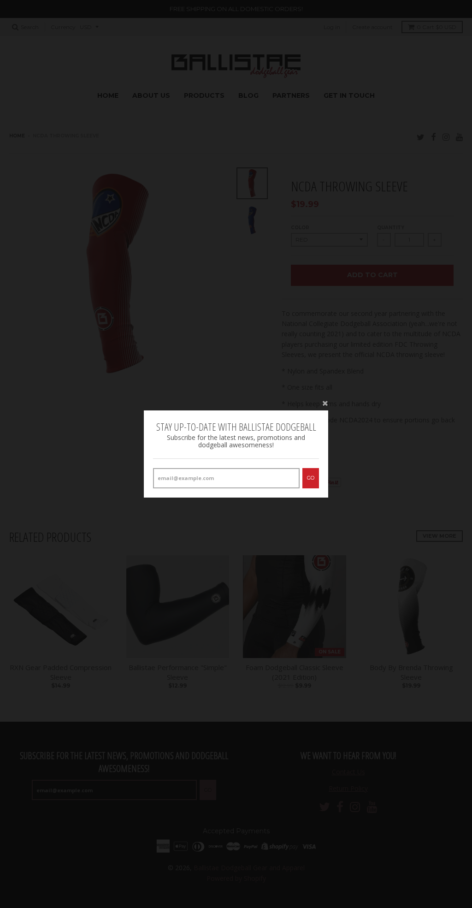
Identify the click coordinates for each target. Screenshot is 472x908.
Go (310, 478)
